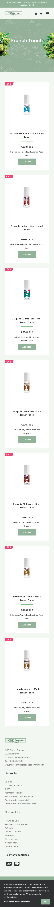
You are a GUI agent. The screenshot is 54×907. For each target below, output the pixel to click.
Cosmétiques (12, 839)
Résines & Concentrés (16, 824)
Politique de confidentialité (19, 796)
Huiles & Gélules (13, 831)
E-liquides (14, 152)
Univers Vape (37, 152)
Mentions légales (13, 792)
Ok (45, 901)
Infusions (9, 835)
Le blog (8, 781)
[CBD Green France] (13, 13)
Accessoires (11, 842)
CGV (7, 789)
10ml (27, 155)
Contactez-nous (13, 785)
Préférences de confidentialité (21, 803)
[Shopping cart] (39, 13)
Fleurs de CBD (12, 820)
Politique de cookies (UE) (17, 800)
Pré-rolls (9, 828)
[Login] (35, 13)
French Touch (25, 152)
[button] (47, 13)
